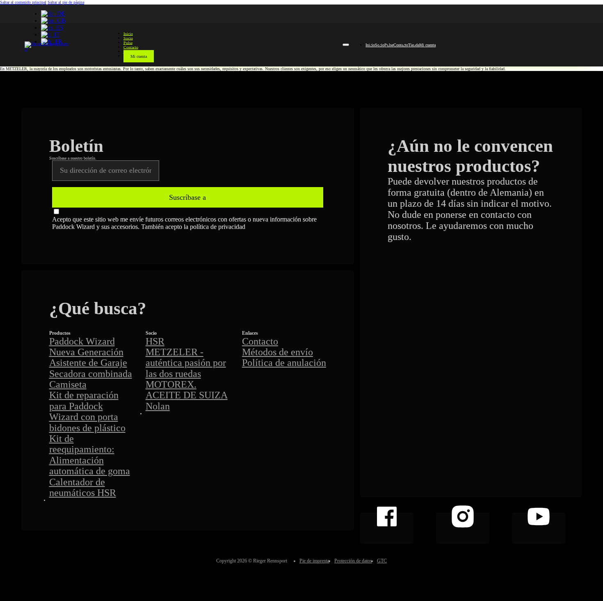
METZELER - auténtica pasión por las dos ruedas (186, 363)
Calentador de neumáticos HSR (82, 487)
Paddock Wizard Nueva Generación (86, 346)
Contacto (400, 45)
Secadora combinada (90, 373)
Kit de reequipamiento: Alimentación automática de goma (89, 454)
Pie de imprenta (314, 561)
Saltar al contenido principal (23, 2)
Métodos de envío (277, 352)
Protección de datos (353, 561)
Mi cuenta (138, 56)
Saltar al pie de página (66, 2)
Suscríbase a (187, 197)
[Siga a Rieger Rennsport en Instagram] (462, 528)
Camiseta (68, 384)
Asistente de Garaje (88, 362)
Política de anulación (284, 362)
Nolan (158, 406)
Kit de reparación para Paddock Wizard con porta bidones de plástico (87, 411)
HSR (155, 341)
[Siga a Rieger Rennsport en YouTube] (538, 528)
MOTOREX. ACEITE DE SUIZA (187, 389)
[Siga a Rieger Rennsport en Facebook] (386, 528)
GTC (382, 561)
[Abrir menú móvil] (346, 44)
